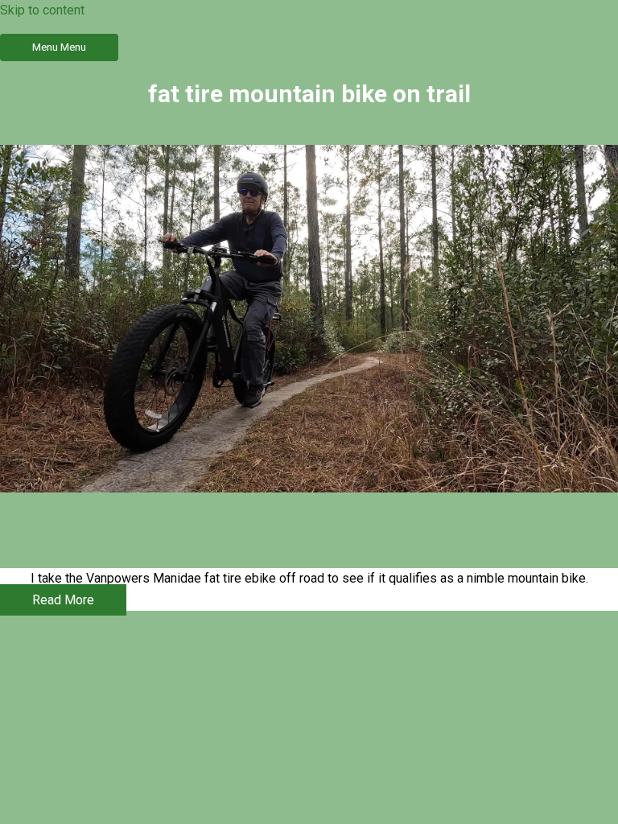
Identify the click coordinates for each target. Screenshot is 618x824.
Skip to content (42, 10)
